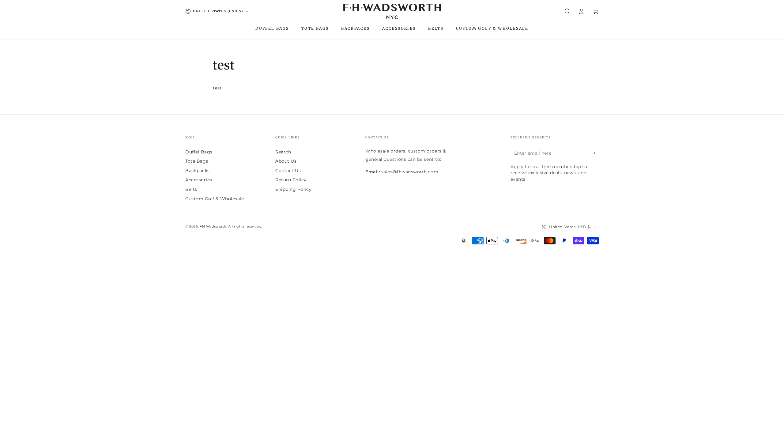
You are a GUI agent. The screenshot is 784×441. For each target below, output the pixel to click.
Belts (191, 189)
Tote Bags (196, 161)
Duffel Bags (199, 152)
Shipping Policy (293, 189)
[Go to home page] (392, 11)
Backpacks (197, 170)
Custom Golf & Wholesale (214, 199)
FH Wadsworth (213, 226)
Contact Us (288, 170)
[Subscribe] (595, 153)
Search (283, 152)
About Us (285, 161)
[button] (567, 11)
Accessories (198, 180)
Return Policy (291, 180)
